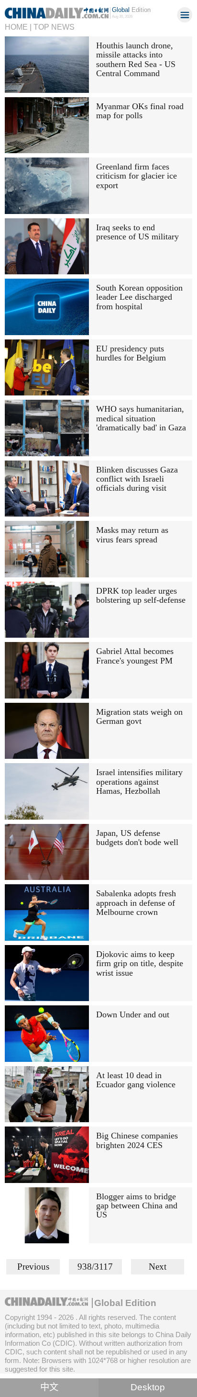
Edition (131, 9)
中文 (49, 1387)
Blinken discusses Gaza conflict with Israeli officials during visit (137, 479)
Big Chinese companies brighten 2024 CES (137, 1140)
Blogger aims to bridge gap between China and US (136, 1206)
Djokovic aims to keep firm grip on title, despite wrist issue (139, 963)
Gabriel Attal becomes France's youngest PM (135, 655)
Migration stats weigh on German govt (139, 716)
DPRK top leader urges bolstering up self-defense (141, 595)
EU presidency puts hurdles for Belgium (131, 353)
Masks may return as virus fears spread (132, 534)
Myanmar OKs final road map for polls (140, 110)
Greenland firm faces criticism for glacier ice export (136, 176)
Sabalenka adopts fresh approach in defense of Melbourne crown (136, 903)
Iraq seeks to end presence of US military (137, 232)
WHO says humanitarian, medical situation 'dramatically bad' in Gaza (141, 418)
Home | (18, 27)
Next (157, 1267)
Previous (33, 1267)
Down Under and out (132, 1014)
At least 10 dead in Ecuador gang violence (135, 1079)
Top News (54, 27)
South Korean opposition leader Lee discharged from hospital (139, 297)
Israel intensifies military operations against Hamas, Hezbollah (139, 781)
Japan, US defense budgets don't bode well (137, 837)
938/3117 (95, 1267)
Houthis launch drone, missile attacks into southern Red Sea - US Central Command (135, 59)
